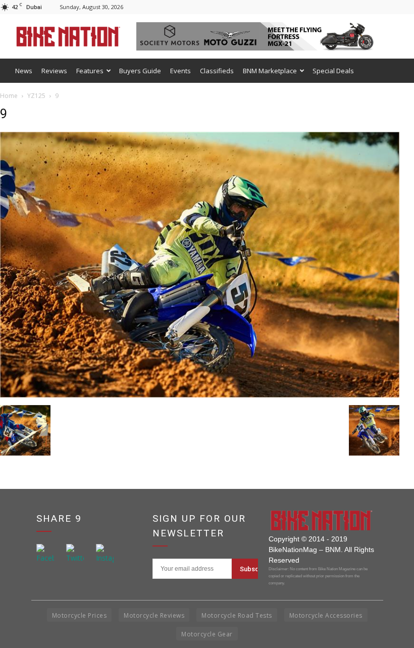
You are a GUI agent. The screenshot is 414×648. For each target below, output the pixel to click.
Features (90, 70)
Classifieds (217, 70)
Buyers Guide (140, 70)
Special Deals (333, 70)
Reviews (54, 70)
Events (180, 70)
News (23, 70)
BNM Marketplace (270, 70)
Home (9, 95)
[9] (199, 395)
